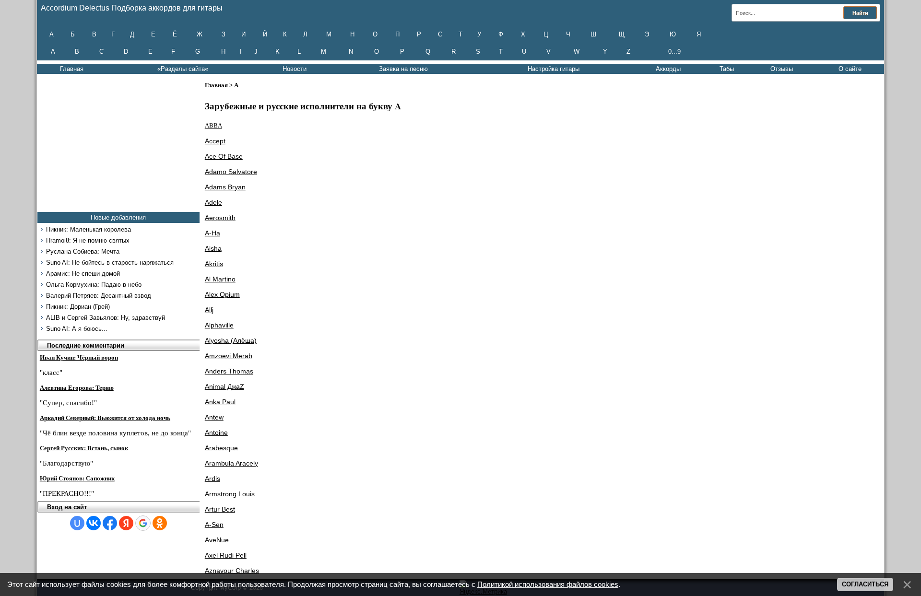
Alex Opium (222, 294)
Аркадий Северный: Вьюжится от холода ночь (105, 417)
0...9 (674, 51)
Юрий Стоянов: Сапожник (77, 478)
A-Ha (212, 233)
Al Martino (220, 279)
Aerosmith (220, 218)
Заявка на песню (403, 68)
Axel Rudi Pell (226, 555)
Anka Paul (220, 402)
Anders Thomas (229, 371)
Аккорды (668, 68)
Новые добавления (118, 217)
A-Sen (214, 524)
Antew (214, 417)
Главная (71, 68)
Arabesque (221, 448)
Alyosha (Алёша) (231, 340)
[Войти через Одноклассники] (160, 523)
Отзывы (781, 68)
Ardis (212, 478)
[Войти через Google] (143, 523)
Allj (209, 310)
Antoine (216, 432)
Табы (727, 68)
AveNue (217, 540)
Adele (213, 202)
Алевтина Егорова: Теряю (77, 387)
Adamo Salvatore (231, 171)
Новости (295, 68)
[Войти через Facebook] (110, 523)
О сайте (850, 68)
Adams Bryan (225, 187)
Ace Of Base (224, 156)
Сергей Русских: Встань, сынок (84, 448)
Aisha (213, 248)
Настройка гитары (553, 68)
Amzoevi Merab (228, 356)
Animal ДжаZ (224, 386)
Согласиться (865, 584)
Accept (215, 141)
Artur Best (220, 509)
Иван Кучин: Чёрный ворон (79, 357)
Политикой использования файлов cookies (547, 584)
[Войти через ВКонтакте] (93, 523)
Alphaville (219, 325)
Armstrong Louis (230, 494)
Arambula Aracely (231, 463)
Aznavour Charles (232, 570)
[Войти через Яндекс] (126, 523)
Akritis (214, 264)
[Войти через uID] (77, 523)
